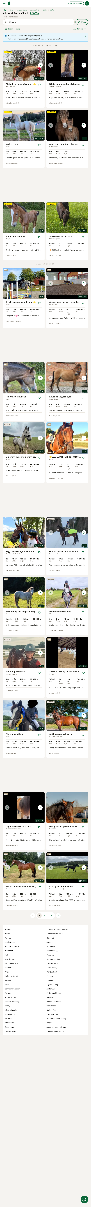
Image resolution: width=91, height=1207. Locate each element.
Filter (83, 22)
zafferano (50, 989)
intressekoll (10, 1023)
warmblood (51, 1006)
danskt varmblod (53, 1002)
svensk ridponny (12, 1002)
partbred (8, 1019)
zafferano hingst (53, 993)
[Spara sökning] (84, 1199)
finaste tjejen (10, 1031)
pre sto (8, 929)
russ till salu (52, 963)
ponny (7, 1006)
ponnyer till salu (12, 946)
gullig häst (51, 1010)
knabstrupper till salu (55, 1031)
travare (8, 993)
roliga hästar (10, 997)
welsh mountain (53, 959)
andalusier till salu (54, 934)
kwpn (7, 972)
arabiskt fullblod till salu (57, 929)
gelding (8, 980)
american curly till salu (56, 1027)
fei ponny (50, 946)
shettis (49, 942)
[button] (24, 65)
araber (7, 934)
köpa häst (9, 985)
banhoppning (51, 951)
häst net (50, 938)
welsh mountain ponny (56, 1019)
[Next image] (40, 65)
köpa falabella (11, 1010)
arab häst (9, 951)
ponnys (8, 938)
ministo (49, 976)
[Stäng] (85, 36)
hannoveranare (11, 963)
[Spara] (39, 85)
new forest (9, 959)
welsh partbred (11, 976)
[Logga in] (87, 3)
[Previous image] (7, 65)
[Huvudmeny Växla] (4, 3)
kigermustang (52, 985)
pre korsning (10, 1014)
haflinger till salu (53, 997)
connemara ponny (12, 989)
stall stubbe (10, 942)
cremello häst (52, 1014)
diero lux (50, 955)
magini (49, 1023)
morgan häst (51, 972)
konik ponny (51, 968)
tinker (7, 955)
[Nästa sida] (58, 915)
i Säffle (34, 13)
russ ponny (10, 1027)
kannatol (50, 980)
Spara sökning (14, 29)
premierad (9, 968)
